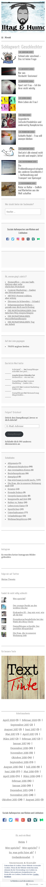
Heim (21, 841)
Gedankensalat (21, 857)
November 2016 (19, 752)
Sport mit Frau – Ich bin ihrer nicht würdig (29, 86)
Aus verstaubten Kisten (19, 470)
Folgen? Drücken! (13, 412)
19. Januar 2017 (26, 52)
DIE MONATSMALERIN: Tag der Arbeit (19, 323)
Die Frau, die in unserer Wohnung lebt (24, 634)
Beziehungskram (16, 473)
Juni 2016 (10, 771)
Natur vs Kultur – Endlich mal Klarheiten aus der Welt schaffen (30, 190)
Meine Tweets (8, 579)
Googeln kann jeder (17, 496)
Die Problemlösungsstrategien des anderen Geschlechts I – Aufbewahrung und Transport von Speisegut (30, 171)
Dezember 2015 (19, 790)
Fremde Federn (15, 492)
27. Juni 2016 (24, 98)
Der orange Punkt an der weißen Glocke (25, 606)
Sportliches (13, 509)
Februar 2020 (29, 720)
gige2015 (16, 387)
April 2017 (28, 734)
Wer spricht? (19, 598)
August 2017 (11, 729)
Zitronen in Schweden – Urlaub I (24, 301)
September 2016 (19, 762)
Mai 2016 (29, 771)
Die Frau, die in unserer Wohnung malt (23, 484)
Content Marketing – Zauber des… (23, 382)
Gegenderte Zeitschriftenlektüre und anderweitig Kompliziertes (30, 122)
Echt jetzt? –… (18, 369)
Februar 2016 (19, 780)
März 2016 (29, 776)
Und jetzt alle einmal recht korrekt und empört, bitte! (30, 154)
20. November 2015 (28, 162)
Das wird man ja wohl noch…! (22, 480)
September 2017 (20, 724)
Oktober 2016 (19, 757)
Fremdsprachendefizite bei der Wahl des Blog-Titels (28, 620)
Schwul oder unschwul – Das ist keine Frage (29, 57)
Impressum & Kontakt (22, 863)
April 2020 (9, 720)
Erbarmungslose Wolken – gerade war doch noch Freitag (19, 306)
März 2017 (9, 738)
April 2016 (9, 776)
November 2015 (19, 794)
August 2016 (11, 766)
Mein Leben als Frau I (28, 102)
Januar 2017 (20, 743)
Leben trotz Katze (16, 505)
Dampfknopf (14, 434)
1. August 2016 (26, 81)
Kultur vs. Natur (15, 502)
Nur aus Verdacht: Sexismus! (27, 74)
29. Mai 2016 (24, 115)
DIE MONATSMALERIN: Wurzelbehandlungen (17, 317)
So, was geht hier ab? (21, 852)
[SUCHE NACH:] (23, 212)
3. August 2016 (26, 69)
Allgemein (13, 463)
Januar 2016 (19, 785)
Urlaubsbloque (15, 516)
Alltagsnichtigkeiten (18, 466)
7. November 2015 (27, 183)
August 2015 (33, 799)
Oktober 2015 (9, 799)
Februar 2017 (29, 738)
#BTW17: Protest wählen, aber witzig (18, 297)
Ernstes (11, 489)
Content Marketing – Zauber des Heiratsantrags (20, 291)
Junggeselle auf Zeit (17, 499)
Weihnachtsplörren (17, 519)
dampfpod (13, 476)
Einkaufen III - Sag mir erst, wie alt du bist (28, 613)
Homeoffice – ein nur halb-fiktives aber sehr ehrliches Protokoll (20, 284)
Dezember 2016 (19, 748)
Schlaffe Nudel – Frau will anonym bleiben (30, 137)
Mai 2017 (10, 734)
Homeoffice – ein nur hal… (23, 377)
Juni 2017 (30, 729)
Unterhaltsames (16, 512)
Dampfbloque (18, 381)
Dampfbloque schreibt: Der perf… (25, 370)
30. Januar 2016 (26, 149)
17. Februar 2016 (26, 132)
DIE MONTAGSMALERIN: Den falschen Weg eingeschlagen (20, 311)
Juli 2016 (31, 766)
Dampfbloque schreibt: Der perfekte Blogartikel (26, 627)
